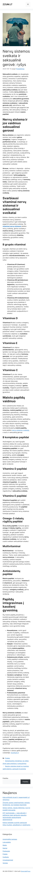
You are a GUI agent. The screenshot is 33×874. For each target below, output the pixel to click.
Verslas (5, 863)
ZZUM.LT (7, 4)
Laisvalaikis (7, 842)
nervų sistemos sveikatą (20, 430)
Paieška (5, 778)
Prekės (7, 758)
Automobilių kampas (10, 839)
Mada (5, 845)
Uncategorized (8, 860)
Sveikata (6, 857)
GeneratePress (25, 871)
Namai (5, 848)
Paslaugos (6, 851)
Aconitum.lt (15, 753)
